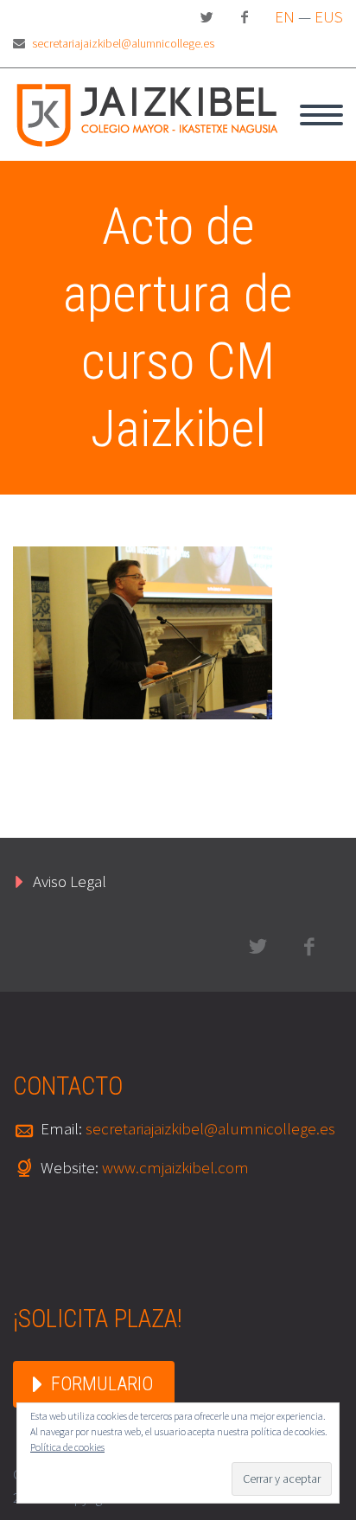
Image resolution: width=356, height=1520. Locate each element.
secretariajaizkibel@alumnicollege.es (123, 43)
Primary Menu (321, 115)
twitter (206, 17)
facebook (244, 17)
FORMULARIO (102, 1384)
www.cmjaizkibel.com (175, 1167)
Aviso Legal (69, 881)
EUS (329, 16)
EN (285, 16)
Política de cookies (67, 1446)
